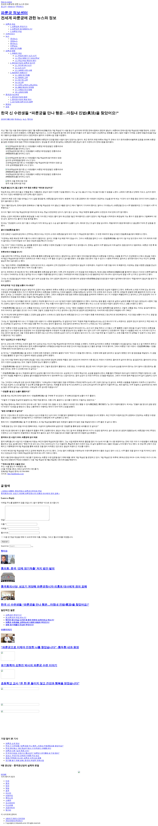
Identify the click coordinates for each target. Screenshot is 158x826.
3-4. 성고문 (19, 82)
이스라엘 (9, 805)
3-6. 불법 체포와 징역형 (24, 87)
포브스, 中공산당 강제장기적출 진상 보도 (22, 756)
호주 (7, 791)
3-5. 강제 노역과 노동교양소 (26, 85)
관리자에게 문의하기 (14, 821)
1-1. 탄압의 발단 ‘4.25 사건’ (26, 56)
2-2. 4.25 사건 (20, 68)
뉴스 (7, 36)
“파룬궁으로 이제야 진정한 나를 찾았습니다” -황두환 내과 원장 (40, 647)
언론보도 (14, 46)
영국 (7, 786)
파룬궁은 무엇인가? (14, 615)
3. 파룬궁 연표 (16, 31)
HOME (3, 774)
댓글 (3, 520)
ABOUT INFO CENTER (15, 819)
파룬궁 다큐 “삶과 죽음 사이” (17, 751)
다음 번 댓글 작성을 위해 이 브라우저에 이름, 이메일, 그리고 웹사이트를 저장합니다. (38, 537)
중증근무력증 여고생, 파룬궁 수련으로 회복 (23, 758)
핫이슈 (30, 119)
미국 (7, 781)
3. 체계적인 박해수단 (18, 73)
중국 (7, 783)
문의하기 (20, 7)
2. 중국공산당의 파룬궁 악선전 (22, 63)
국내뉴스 (14, 39)
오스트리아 (10, 803)
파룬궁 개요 (10, 24)
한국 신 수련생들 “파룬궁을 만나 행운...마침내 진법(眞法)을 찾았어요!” (35, 746)
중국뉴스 (14, 44)
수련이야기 (10, 34)
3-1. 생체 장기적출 (22, 75)
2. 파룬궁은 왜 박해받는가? (21, 29)
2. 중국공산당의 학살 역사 (20, 99)
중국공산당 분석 (12, 95)
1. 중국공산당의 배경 (18, 97)
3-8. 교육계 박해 (21, 92)
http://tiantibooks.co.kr (15, 474)
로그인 (3, 7)
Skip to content (6, 2)
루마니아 (9, 798)
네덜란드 (9, 795)
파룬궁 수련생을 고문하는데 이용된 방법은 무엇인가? (28, 622)
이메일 (4, 528)
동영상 (8, 104)
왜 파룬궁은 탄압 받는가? (16, 617)
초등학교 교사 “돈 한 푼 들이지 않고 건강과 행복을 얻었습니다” (40, 683)
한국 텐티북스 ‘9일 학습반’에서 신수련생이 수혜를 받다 (28, 748)
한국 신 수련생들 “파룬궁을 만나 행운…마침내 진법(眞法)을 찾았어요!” (45, 604)
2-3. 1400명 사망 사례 (23, 70)
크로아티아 (10, 808)
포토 (7, 107)
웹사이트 (4, 533)
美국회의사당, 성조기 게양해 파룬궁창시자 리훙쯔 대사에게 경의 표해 (44, 586)
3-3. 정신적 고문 (21, 80)
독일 (7, 788)
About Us (11, 7)
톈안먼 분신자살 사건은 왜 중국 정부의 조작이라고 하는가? (30, 620)
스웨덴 (8, 800)
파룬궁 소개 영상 (12, 743)
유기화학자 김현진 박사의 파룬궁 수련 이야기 (29, 665)
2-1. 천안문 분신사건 (23, 65)
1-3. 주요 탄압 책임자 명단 (25, 61)
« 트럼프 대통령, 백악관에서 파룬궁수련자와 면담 (21, 491)
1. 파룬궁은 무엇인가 (18, 27)
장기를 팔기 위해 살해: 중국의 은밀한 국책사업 (25, 760)
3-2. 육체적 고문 (21, 78)
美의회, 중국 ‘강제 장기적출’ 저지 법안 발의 (28, 568)
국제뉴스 (14, 41)
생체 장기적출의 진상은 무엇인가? (20, 625)
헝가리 (8, 810)
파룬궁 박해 (10, 51)
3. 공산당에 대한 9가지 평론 (21, 102)
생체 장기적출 (16, 48)
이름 (3, 524)
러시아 (8, 793)
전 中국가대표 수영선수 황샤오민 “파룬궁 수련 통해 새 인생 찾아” (32, 753)
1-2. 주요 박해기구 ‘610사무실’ (27, 58)
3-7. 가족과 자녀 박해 (23, 90)
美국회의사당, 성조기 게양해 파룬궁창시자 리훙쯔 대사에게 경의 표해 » (30, 493)
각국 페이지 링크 (8, 777)
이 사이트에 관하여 (9, 814)
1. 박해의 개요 (16, 53)
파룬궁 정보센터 (14, 13)
